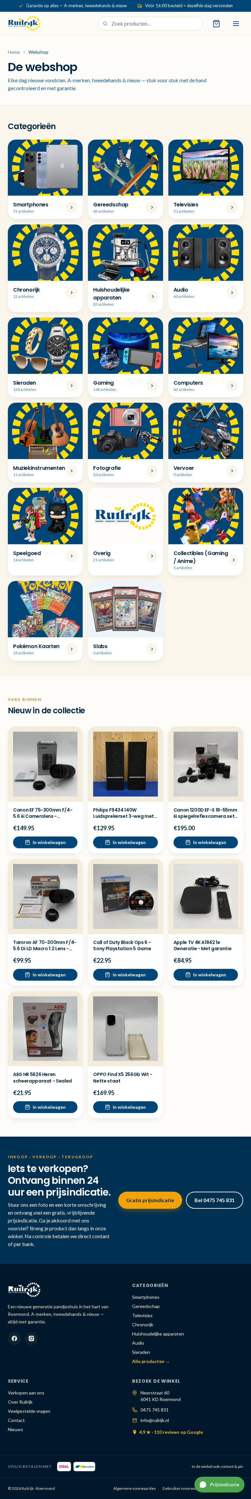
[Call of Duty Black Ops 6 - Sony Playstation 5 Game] (125, 896)
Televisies (142, 1315)
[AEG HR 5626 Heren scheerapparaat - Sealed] (45, 1028)
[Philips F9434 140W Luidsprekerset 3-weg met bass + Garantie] (125, 763)
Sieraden (141, 1352)
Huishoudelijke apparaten (158, 1333)
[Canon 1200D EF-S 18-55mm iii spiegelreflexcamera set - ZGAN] (205, 763)
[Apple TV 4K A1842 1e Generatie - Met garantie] (205, 896)
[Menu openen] (236, 23)
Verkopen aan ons (26, 1392)
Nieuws (15, 1429)
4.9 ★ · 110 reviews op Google (171, 1432)
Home (14, 52)
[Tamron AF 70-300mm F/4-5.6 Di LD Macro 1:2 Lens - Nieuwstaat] (45, 896)
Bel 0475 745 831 (214, 1200)
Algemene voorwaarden (134, 1488)
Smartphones (145, 1297)
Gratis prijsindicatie (150, 1200)
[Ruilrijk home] (24, 23)
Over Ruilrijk (20, 1402)
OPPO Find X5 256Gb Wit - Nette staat (122, 1077)
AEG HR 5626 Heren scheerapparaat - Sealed (42, 1077)
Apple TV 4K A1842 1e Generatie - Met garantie (203, 945)
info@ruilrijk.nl (155, 1420)
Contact (16, 1420)
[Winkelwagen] (216, 23)
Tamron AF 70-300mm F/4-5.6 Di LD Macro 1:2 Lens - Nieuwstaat (44, 948)
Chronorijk (142, 1324)
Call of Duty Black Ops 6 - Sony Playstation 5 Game (122, 945)
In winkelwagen (49, 842)
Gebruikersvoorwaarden (184, 1488)
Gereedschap (146, 1306)
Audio (138, 1343)
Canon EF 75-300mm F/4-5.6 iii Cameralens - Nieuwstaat (42, 816)
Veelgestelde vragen (29, 1411)
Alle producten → (151, 1361)
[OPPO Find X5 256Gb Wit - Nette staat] (125, 1028)
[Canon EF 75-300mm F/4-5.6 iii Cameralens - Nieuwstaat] (45, 763)
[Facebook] (14, 1338)
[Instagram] (31, 1338)
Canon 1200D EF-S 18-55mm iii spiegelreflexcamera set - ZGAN (206, 816)
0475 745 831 (155, 1410)
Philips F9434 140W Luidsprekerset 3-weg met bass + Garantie (123, 816)
